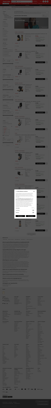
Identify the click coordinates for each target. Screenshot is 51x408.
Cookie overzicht (21, 206)
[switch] (33, 210)
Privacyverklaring (17, 206)
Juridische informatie (26, 206)
